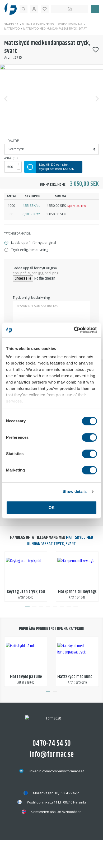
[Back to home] (10, 9)
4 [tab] (48, 606)
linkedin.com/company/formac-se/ (56, 771)
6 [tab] (62, 606)
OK (52, 507)
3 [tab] (41, 606)
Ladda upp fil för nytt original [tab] (33, 242)
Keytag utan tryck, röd (26, 591)
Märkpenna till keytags (77, 591)
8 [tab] (75, 606)
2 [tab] (34, 606)
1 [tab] (27, 606)
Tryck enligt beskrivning (31, 297)
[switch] (89, 437)
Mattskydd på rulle (26, 677)
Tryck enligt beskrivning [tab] (29, 249)
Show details (75, 491)
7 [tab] (69, 606)
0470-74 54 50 (51, 743)
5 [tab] (55, 606)
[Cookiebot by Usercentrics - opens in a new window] (74, 329)
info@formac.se (52, 754)
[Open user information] (34, 9)
